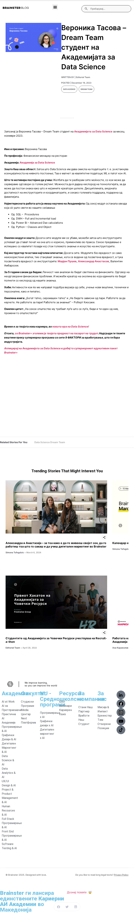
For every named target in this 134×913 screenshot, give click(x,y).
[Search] (86, 8)
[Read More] (56, 507)
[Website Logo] (16, 8)
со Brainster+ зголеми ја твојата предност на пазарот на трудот (56, 333)
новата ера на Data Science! (70, 326)
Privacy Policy (121, 874)
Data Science (69, 89)
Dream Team (86, 89)
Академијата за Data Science (93, 131)
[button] (55, 7)
